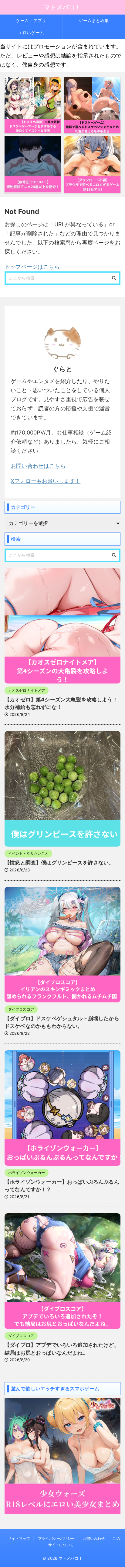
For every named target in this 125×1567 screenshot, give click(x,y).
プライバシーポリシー (56, 1538)
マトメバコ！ (62, 7)
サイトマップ (19, 1538)
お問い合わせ (94, 1538)
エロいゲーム (31, 32)
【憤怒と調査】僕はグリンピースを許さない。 (59, 863)
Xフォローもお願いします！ (45, 481)
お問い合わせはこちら (38, 466)
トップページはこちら (32, 267)
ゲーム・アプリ (31, 20)
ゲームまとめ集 (94, 20)
